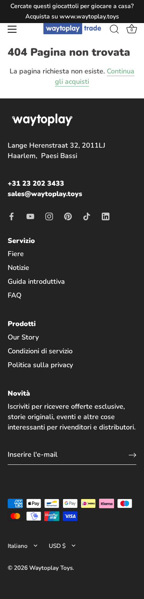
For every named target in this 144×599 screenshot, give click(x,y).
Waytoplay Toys (51, 568)
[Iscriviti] (132, 454)
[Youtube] (30, 215)
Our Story (23, 337)
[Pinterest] (68, 215)
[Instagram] (49, 215)
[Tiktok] (87, 215)
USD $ (57, 546)
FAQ (15, 295)
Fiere (16, 253)
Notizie (18, 267)
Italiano (18, 546)
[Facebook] (11, 215)
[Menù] (12, 29)
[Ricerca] (114, 30)
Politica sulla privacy (40, 364)
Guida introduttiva (36, 281)
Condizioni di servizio (40, 351)
